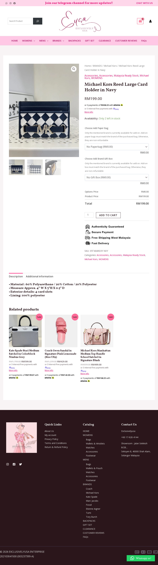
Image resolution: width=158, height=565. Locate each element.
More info (89, 112)
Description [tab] (16, 276)
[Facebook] (14, 3)
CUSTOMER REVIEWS (126, 40)
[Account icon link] (150, 21)
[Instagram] (10, 3)
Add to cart (108, 215)
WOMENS (27, 40)
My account (50, 435)
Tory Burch (91, 516)
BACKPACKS (75, 40)
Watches (90, 447)
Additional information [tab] (39, 276)
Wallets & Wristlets (95, 443)
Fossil (89, 504)
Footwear (91, 455)
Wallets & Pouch (94, 468)
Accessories (91, 75)
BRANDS (57, 40)
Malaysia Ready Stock (126, 75)
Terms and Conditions (56, 443)
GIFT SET (89, 40)
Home (88, 65)
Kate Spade (91, 496)
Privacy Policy (51, 439)
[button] (33, 40)
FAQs (144, 40)
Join (48, 3)
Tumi (88, 512)
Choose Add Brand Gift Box (98, 158)
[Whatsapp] (6, 3)
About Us (49, 431)
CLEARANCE (105, 40)
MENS (42, 40)
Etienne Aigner (93, 508)
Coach (89, 488)
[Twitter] (20, 464)
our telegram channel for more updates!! (82, 3)
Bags (88, 439)
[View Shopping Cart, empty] (140, 21)
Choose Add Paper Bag (96, 128)
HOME (14, 40)
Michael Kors (110, 65)
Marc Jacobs (92, 500)
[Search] (37, 21)
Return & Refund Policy (56, 447)
